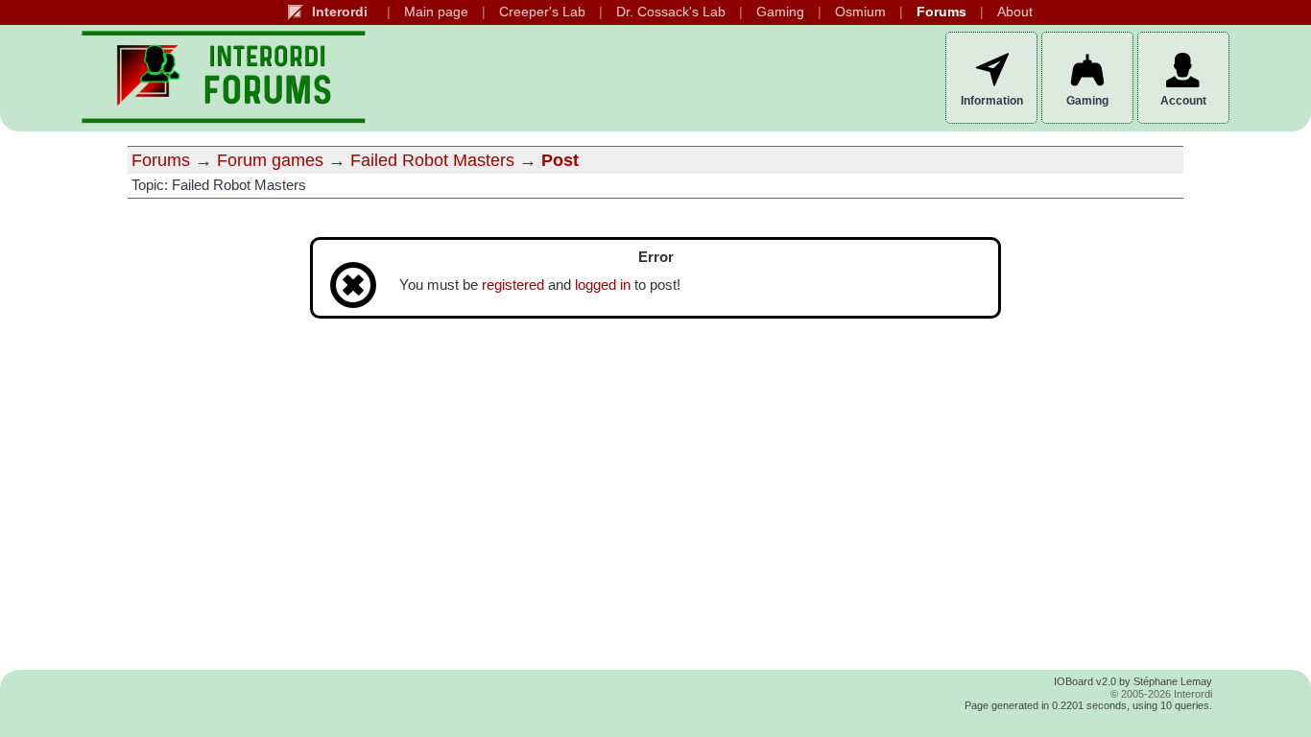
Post (560, 160)
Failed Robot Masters (432, 160)
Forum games (270, 160)
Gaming (780, 12)
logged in (603, 285)
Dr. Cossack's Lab (671, 12)
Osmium (860, 12)
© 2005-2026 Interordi (1161, 694)
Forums (941, 12)
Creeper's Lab (542, 12)
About (1015, 12)
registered (513, 285)
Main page (436, 12)
